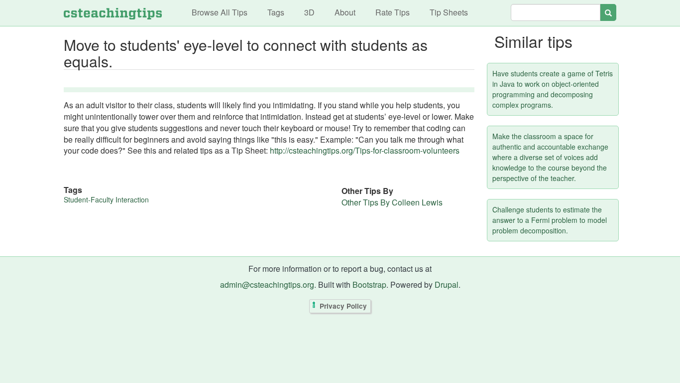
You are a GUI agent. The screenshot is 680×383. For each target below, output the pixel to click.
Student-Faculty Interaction (106, 199)
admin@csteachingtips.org (267, 284)
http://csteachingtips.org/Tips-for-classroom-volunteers (364, 150)
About (345, 12)
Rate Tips (392, 12)
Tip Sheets (449, 12)
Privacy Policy (343, 306)
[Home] (112, 12)
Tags (275, 12)
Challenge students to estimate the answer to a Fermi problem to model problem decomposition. (549, 219)
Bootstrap (369, 284)
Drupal (446, 284)
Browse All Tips (219, 12)
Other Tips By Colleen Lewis (392, 202)
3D (309, 12)
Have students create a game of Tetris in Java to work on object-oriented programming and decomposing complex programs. (552, 89)
